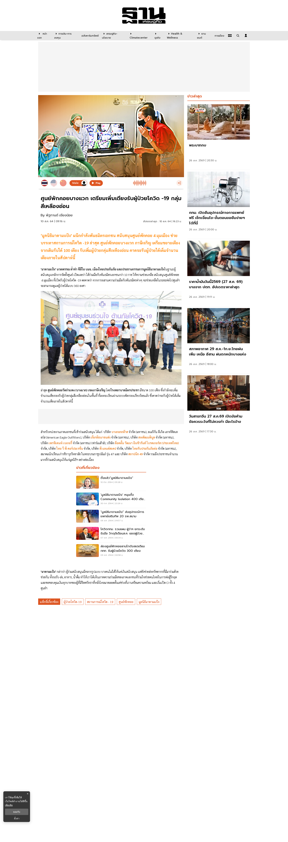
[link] (218, 136)
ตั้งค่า (17, 818)
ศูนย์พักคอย (126, 602)
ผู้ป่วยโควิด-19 (73, 602)
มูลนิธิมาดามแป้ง (149, 602)
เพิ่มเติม (9, 805)
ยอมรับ (16, 811)
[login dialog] (246, 35)
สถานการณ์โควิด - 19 (100, 602)
